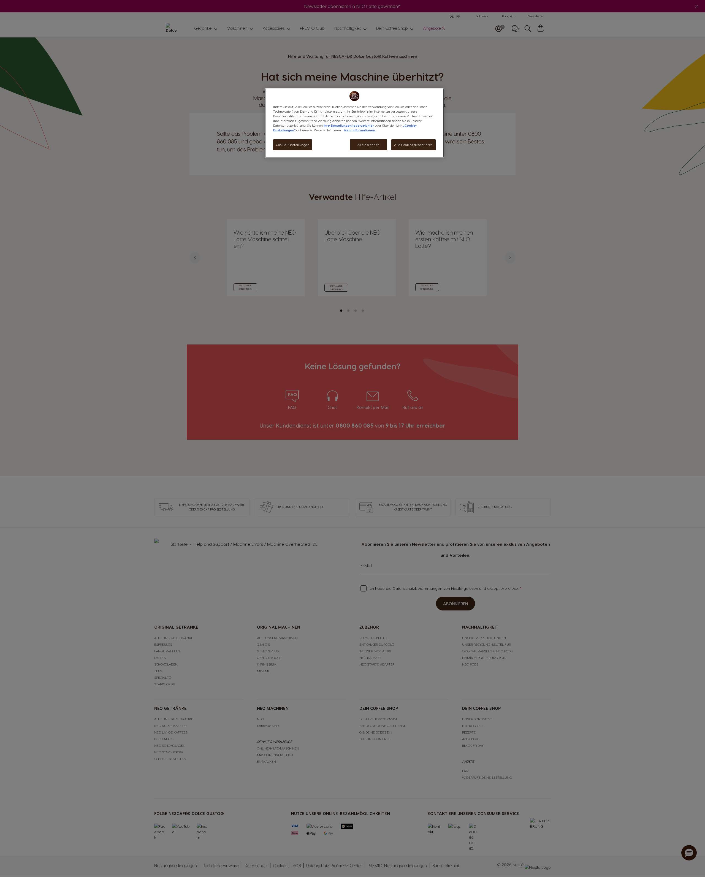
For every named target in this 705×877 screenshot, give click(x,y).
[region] (354, 123)
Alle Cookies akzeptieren (413, 144)
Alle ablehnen (368, 144)
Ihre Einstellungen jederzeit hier (349, 125)
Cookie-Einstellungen (292, 144)
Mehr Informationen (359, 130)
